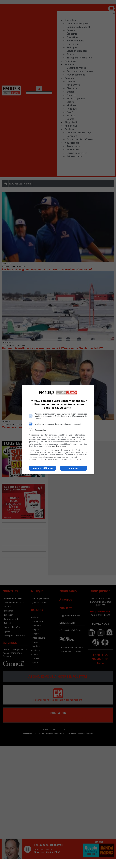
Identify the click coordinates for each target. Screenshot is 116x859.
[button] (58, 430)
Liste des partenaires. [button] (60, 446)
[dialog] (58, 429)
